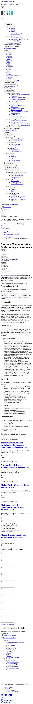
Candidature (6, 209)
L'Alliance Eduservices (13, 650)
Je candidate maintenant (7, 430)
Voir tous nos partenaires (7, 624)
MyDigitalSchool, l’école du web (16, 642)
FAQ (12, 191)
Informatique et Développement (19, 39)
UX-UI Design (15, 114)
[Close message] (2, 7)
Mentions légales (8, 687)
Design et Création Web (17, 37)
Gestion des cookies (9, 690)
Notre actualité (11, 645)
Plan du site (7, 688)
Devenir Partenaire (16, 122)
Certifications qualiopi (17, 175)
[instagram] (4, 695)
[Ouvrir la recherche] (2, 211)
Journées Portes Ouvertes (9, 635)
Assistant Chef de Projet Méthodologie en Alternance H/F (15, 466)
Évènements (14, 189)
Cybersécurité (14, 107)
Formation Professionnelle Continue (20, 123)
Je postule (3, 272)
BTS (12, 155)
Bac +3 (13, 30)
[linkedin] (6, 695)
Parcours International (17, 140)
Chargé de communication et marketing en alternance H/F (13, 536)
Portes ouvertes (7, 207)
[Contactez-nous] (2, 226)
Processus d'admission (17, 139)
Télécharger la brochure (17, 201)
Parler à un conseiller (16, 197)
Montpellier (4, 268)
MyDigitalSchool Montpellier (8, 275)
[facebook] (2, 695)
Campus (6, 50)
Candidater (14, 194)
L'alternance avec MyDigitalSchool (20, 125)
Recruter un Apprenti (13, 668)
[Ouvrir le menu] (2, 18)
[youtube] (11, 695)
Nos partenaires (15, 181)
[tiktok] (9, 695)
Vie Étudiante (11, 660)
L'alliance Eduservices (17, 184)
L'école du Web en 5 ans (17, 174)
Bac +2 (13, 28)
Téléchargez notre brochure (10, 204)
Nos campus (10, 643)
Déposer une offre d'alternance (19, 120)
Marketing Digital (15, 40)
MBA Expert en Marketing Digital (12, 297)
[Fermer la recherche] (2, 214)
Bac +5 (13, 31)
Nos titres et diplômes (13, 665)
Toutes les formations (13, 657)
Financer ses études (16, 144)
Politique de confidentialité (11, 691)
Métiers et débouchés (13, 666)
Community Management (17, 105)
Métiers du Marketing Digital (18, 97)
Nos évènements (11, 648)
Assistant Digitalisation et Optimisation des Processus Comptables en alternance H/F (14, 445)
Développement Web (16, 110)
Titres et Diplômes (16, 177)
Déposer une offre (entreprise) (19, 196)
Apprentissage (14, 149)
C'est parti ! (20, 223)
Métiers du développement (18, 99)
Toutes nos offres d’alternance (12, 234)
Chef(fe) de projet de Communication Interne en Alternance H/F (12, 507)
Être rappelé (6, 228)
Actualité (13, 188)
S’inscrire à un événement (18, 199)
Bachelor (13, 156)
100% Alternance (15, 145)
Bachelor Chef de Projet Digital (9, 259)
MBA (12, 158)
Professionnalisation (16, 151)
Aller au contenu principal (8, 1)
